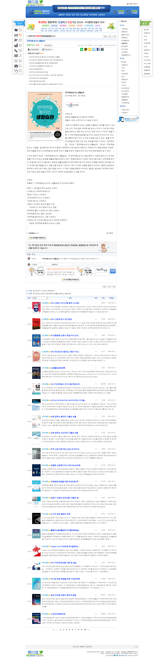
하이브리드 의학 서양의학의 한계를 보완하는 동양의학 (52, 294)
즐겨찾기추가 (132, 4)
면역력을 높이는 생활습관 (50, 259)
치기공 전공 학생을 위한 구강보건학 (65, 579)
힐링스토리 (125, 35)
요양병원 (147, 67)
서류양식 (124, 113)
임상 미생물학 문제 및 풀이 (42, 72)
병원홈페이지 (126, 55)
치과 (145, 36)
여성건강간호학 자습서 (43, 75)
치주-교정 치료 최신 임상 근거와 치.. (65, 449)
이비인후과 (125, 88)
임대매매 (124, 46)
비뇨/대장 (147, 63)
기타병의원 (125, 103)
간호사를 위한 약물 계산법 (44, 66)
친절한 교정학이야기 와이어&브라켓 (65, 465)
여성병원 (147, 43)
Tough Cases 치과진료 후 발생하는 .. (65, 546)
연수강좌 (124, 49)
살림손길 (38, 84)
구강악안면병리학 (58, 614)
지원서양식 (125, 110)
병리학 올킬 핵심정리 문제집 (43, 81)
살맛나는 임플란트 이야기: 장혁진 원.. (50, 57)
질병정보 (124, 37)
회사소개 (76, 647)
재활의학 (147, 70)
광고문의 (89, 647)
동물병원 (147, 74)
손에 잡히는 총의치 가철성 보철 (63, 417)
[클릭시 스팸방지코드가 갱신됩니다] (102, 269)
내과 (145, 46)
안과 (145, 40)
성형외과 (147, 33)
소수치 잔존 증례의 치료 (60, 514)
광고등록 (110, 233)
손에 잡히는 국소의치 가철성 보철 (64, 433)
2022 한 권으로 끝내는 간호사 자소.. (65, 352)
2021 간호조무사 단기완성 (61, 319)
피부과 (146, 53)
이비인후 (147, 60)
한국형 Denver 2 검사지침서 (43, 69)
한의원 (146, 30)
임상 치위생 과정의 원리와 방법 (46, 78)
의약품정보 (125, 40)
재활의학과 (125, 97)
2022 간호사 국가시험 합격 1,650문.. (65, 303)
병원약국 (124, 32)
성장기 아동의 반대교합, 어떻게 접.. (65, 498)
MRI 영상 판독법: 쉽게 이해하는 (44, 63)
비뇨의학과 (125, 91)
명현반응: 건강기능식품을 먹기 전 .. (52, 60)
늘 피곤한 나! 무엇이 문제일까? (43, 291)
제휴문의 (82, 647)
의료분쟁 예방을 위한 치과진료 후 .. (65, 482)
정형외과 (147, 50)
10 (85, 630)
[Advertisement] (95, 69)
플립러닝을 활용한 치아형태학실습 (65, 530)
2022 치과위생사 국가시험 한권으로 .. (66, 384)
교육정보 (124, 52)
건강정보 (124, 29)
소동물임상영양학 (58, 368)
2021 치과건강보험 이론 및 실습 (63, 563)
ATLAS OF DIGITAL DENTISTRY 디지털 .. (68, 400)
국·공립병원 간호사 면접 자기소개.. (65, 335)
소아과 (146, 57)
